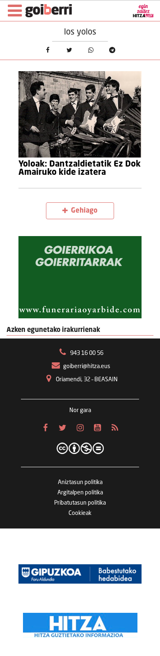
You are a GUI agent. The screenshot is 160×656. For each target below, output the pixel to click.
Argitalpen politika (80, 493)
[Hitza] (80, 623)
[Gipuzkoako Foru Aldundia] (80, 573)
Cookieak (80, 513)
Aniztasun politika (80, 482)
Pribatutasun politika (80, 503)
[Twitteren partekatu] (69, 50)
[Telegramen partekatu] (112, 50)
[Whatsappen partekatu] (91, 50)
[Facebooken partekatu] (47, 50)
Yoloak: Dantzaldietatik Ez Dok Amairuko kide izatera (79, 168)
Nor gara (80, 410)
